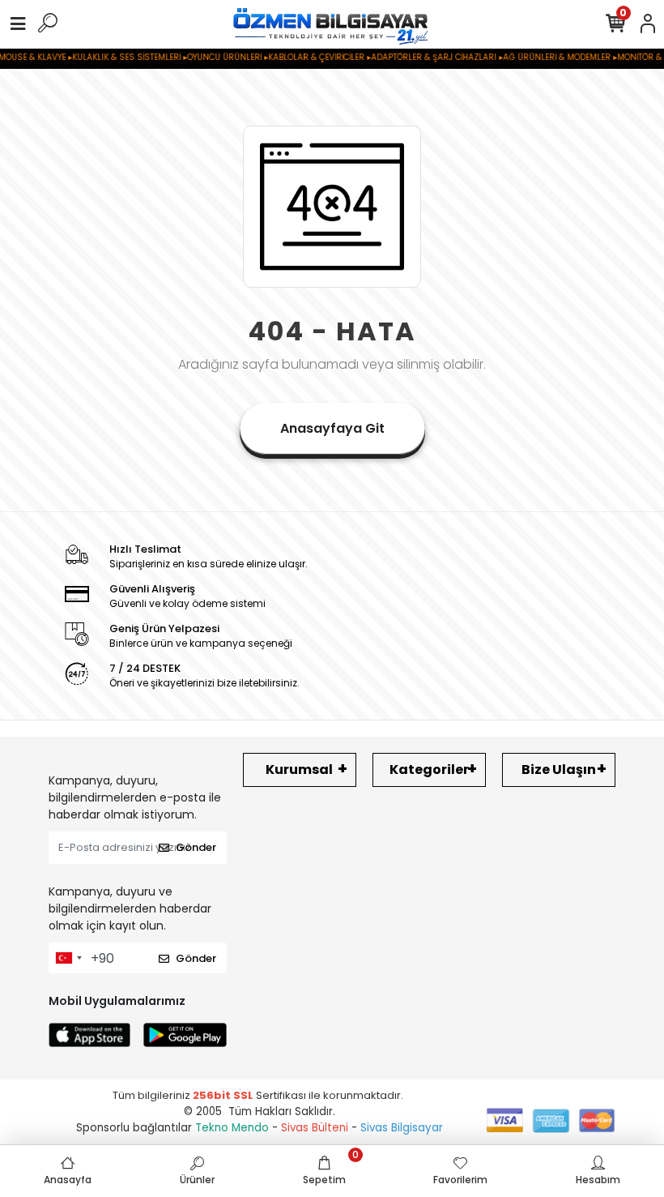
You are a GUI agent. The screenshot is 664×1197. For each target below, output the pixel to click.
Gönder (196, 847)
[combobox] (68, 958)
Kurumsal (299, 769)
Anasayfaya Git (332, 428)
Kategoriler (429, 769)
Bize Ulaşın (558, 769)
